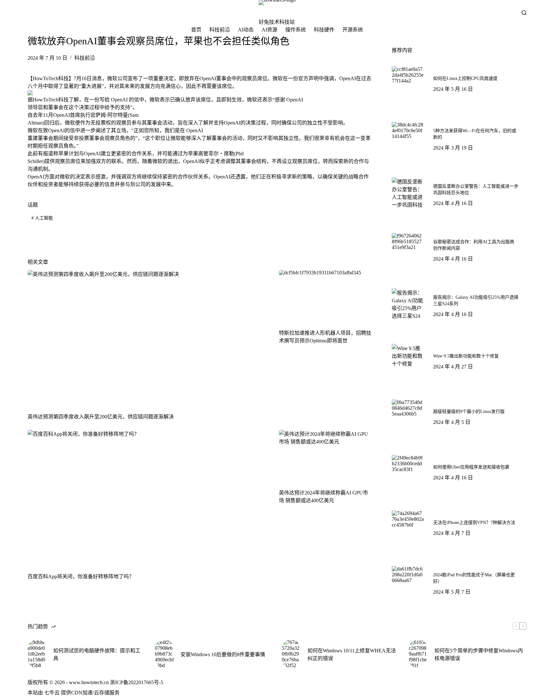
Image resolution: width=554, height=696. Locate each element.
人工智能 (42, 218)
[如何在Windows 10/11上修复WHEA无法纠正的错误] (291, 654)
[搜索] (524, 12)
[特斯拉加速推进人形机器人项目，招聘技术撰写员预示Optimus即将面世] (325, 296)
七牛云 (52, 692)
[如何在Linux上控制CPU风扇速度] (408, 82)
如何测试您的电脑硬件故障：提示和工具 (96, 654)
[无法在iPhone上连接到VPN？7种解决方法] (408, 527)
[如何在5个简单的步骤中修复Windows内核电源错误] (418, 654)
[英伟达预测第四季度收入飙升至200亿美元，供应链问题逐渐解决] (148, 338)
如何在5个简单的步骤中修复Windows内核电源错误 (478, 654)
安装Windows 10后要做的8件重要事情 (222, 654)
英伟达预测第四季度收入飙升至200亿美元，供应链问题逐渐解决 (101, 416)
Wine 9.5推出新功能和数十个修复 (466, 356)
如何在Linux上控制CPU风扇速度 (465, 78)
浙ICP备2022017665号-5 (136, 682)
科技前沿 (219, 29)
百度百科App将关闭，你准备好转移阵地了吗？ (81, 576)
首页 (196, 29)
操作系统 (295, 29)
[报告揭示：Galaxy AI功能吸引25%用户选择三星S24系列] (408, 304)
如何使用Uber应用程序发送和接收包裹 (471, 467)
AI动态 (246, 29)
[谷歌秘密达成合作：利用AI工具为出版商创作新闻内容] (408, 249)
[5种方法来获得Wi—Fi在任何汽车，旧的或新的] (408, 138)
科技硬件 (324, 29)
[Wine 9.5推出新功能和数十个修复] (408, 360)
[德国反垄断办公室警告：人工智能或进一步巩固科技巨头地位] (408, 193)
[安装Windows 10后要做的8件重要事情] (164, 654)
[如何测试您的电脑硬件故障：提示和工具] (37, 654)
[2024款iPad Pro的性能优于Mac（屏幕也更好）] (408, 582)
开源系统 (352, 29)
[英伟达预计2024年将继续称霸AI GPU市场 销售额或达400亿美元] (325, 456)
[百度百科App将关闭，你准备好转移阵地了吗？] (148, 498)
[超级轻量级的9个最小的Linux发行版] (408, 416)
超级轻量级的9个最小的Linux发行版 (469, 411)
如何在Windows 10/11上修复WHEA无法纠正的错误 (351, 654)
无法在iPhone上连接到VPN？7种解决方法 (474, 522)
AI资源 (269, 29)
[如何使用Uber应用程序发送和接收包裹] (408, 471)
